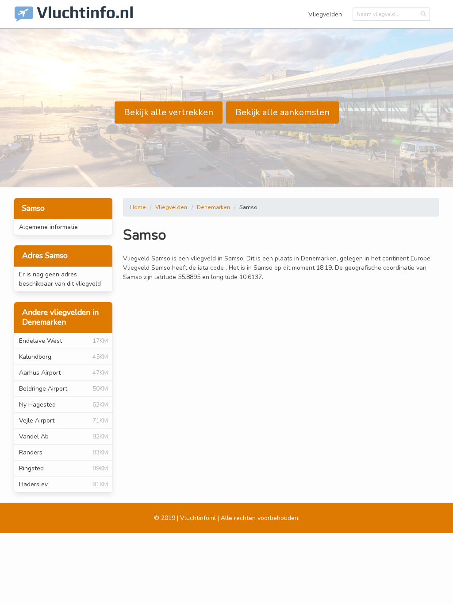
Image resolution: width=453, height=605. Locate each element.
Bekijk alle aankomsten (282, 112)
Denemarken (213, 207)
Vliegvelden (325, 14)
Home (138, 207)
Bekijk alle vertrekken (168, 112)
